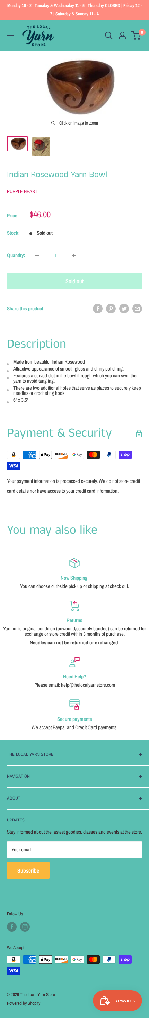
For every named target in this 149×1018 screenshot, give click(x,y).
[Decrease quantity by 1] (37, 255)
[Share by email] (137, 308)
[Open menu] (10, 35)
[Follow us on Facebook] (12, 927)
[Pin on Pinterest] (111, 308)
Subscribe (28, 870)
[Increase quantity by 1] (74, 255)
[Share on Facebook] (98, 308)
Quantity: (16, 255)
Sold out (74, 281)
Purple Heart (22, 191)
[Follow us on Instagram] (25, 927)
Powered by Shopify (23, 1003)
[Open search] (109, 35)
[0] (136, 35)
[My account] (122, 35)
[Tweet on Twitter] (124, 308)
